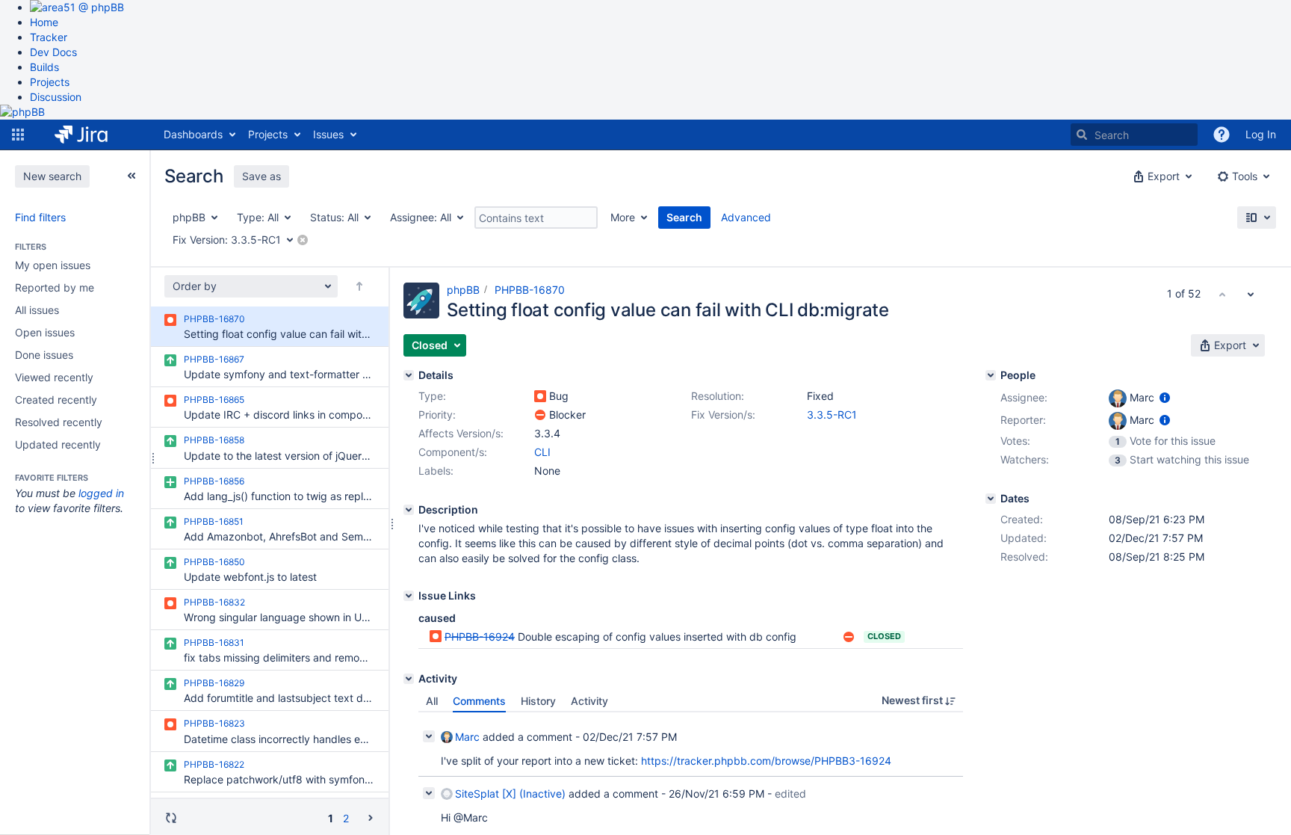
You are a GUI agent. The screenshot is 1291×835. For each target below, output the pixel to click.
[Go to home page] (92, 135)
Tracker (48, 37)
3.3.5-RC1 (832, 414)
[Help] (1221, 135)
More (622, 217)
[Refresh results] (171, 818)
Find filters (40, 217)
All (432, 700)
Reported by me (54, 287)
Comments (479, 700)
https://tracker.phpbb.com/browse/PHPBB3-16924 (766, 760)
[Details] (408, 375)
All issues (37, 310)
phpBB (463, 289)
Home (44, 22)
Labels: (435, 470)
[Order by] (359, 286)
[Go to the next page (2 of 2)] (371, 817)
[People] (990, 375)
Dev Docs (53, 52)
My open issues (52, 265)
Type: (432, 395)
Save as (261, 176)
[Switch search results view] (1256, 217)
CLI (542, 452)
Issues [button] (328, 134)
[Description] (408, 510)
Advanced (746, 217)
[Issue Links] (408, 596)
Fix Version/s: (723, 414)
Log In (1260, 134)
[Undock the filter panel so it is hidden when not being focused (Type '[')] (131, 175)
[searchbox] (1134, 134)
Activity (589, 700)
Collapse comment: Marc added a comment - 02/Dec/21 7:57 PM (429, 736)
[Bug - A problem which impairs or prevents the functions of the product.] (540, 396)
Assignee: (1023, 397)
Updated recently (58, 444)
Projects (49, 82)
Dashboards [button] (193, 134)
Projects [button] (268, 134)
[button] (17, 135)
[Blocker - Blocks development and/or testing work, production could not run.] (540, 415)
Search (684, 217)
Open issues (45, 332)
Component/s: (452, 452)
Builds (44, 67)
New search (52, 176)
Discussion (55, 96)
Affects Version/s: (461, 433)
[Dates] (990, 498)
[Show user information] (1165, 397)
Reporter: (1023, 419)
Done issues (44, 354)
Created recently (56, 399)
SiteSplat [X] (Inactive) (510, 793)
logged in (101, 493)
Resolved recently (58, 422)
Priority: (437, 414)
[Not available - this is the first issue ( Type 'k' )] (1222, 294)
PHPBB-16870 (530, 289)
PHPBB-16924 (480, 636)
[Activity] (408, 679)
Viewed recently (54, 377)
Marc (467, 736)
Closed (884, 636)
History (538, 700)
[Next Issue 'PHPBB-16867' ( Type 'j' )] (1250, 294)
